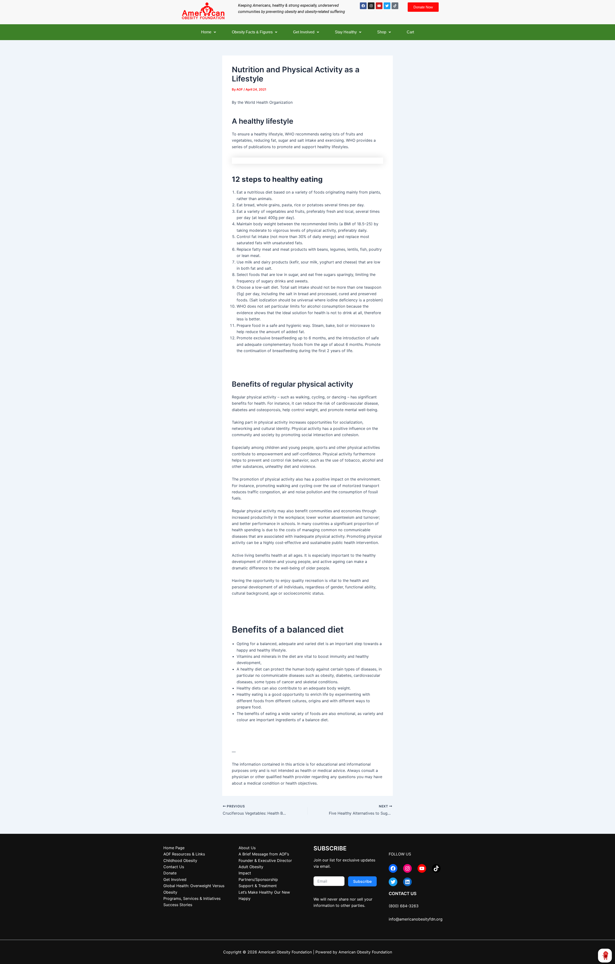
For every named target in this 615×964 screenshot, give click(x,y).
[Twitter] (393, 882)
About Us (247, 847)
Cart (410, 32)
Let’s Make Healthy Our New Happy (264, 895)
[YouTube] (422, 868)
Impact (245, 873)
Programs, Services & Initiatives (192, 898)
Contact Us (173, 866)
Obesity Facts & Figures (252, 32)
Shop (381, 32)
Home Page (173, 847)
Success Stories (177, 904)
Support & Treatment (258, 885)
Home (206, 32)
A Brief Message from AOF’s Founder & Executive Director (265, 857)
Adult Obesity (251, 866)
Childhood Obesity (180, 860)
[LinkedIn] (407, 882)
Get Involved (303, 32)
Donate (170, 873)
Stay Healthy (346, 32)
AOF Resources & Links (184, 854)
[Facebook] (393, 868)
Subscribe (362, 881)
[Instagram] (407, 868)
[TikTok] (436, 868)
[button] (208, 32)
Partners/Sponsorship (258, 879)
